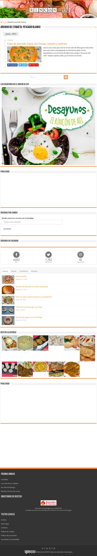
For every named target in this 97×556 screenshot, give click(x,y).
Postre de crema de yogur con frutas (29, 307)
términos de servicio (57, 510)
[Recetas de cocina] (48, 503)
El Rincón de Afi (41, 552)
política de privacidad (40, 510)
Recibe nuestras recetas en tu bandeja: (18, 218)
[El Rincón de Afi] (48, 9)
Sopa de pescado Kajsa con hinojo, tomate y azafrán (37, 43)
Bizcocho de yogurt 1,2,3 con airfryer (29, 317)
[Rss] (42, 548)
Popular (13, 271)
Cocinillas (4, 479)
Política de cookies (7, 532)
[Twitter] (47, 548)
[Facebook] (44, 548)
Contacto (4, 528)
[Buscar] (66, 77)
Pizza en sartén (21, 276)
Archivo (3, 520)
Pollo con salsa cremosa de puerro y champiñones (34, 297)
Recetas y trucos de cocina (10, 491)
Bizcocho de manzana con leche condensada (32, 287)
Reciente (5, 271)
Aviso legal (5, 524)
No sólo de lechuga (8, 487)
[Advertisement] (48, 190)
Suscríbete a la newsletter (10, 539)
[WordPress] (54, 548)
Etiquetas (34, 271)
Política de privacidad (9, 535)
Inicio (4, 22)
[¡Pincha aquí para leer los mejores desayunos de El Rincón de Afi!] (48, 126)
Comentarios (23, 271)
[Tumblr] (52, 548)
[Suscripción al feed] (95, 27)
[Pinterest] (50, 548)
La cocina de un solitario (9, 483)
